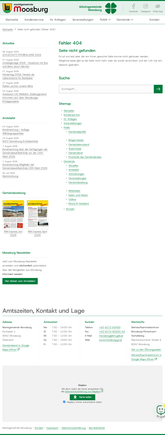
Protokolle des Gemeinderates (84, 157)
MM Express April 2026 (37, 233)
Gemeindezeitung (77, 182)
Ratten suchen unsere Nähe (17, 86)
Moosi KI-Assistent (78, 203)
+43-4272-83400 (110, 327)
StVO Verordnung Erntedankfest (20, 141)
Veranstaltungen (82, 19)
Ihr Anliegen (58, 19)
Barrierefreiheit (97, 428)
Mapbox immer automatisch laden (84, 402)
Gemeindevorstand (78, 144)
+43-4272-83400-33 (112, 331)
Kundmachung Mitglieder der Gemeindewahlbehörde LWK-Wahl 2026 (24, 166)
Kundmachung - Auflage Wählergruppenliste (15, 131)
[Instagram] (145, 6)
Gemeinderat (75, 152)
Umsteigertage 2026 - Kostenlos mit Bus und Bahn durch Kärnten (25, 64)
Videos (72, 199)
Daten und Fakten (78, 195)
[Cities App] (158, 6)
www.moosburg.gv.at (110, 340)
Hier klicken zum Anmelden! (20, 281)
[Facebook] (133, 6)
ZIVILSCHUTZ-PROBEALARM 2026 (21, 54)
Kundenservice (34, 19)
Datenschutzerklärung (74, 428)
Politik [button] (103, 19)
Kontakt (154, 19)
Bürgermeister (76, 140)
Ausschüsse (74, 148)
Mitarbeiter (74, 190)
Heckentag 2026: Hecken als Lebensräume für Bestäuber (18, 76)
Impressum (52, 428)
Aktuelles (73, 165)
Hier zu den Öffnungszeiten (146, 349)
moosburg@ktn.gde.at (111, 335)
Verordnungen (76, 174)
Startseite (12, 19)
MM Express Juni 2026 (13, 233)
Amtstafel (73, 169)
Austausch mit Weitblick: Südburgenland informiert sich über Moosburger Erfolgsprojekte (24, 98)
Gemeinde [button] (123, 19)
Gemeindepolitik (77, 131)
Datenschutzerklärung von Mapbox (84, 391)
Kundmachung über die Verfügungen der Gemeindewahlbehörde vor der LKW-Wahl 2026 (25, 153)
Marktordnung (10, 176)
